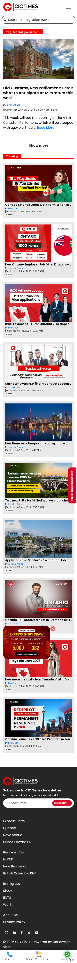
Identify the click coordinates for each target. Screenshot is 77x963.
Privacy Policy (14, 922)
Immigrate (11, 883)
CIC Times (13, 623)
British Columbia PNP (19, 873)
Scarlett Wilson (16, 387)
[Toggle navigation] (68, 7)
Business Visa (13, 852)
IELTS (7, 897)
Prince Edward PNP (18, 842)
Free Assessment (72, 485)
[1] (5, 19)
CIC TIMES (23, 942)
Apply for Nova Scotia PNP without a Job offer (39, 560)
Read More (45, 127)
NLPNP (8, 859)
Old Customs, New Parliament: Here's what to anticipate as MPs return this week (38, 92)
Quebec (9, 828)
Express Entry (14, 821)
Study (7, 890)
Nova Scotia (12, 835)
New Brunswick (15, 866)
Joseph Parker (15, 268)
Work (7, 904)
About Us (10, 915)
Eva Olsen (13, 104)
